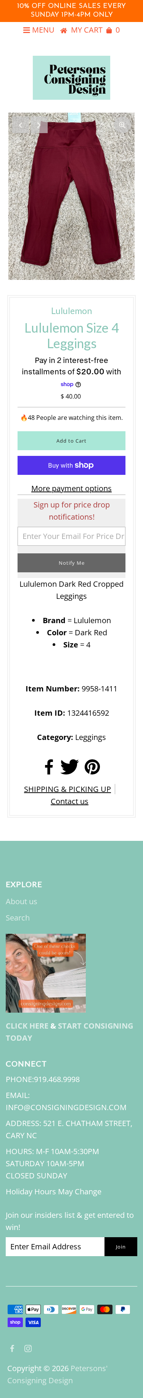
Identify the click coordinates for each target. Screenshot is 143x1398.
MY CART (95, 30)
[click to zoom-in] (122, 124)
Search (18, 918)
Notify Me (72, 562)
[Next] (39, 124)
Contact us (69, 801)
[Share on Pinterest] (92, 769)
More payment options (71, 488)
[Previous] (20, 124)
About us (21, 901)
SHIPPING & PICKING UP (67, 789)
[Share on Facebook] (49, 769)
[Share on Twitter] (69, 769)
